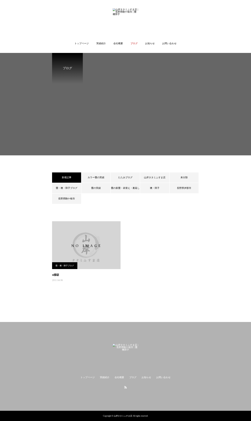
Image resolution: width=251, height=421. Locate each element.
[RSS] (125, 387)
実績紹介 (101, 43)
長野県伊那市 (184, 188)
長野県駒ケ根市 (66, 198)
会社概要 (118, 43)
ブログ (134, 43)
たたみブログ (125, 177)
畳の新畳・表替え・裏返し (125, 188)
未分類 (184, 177)
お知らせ (150, 43)
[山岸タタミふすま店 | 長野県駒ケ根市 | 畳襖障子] (125, 21)
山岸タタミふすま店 (154, 177)
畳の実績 (96, 188)
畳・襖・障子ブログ (66, 188)
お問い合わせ (169, 43)
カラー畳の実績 (96, 177)
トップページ (81, 43)
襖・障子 (154, 188)
